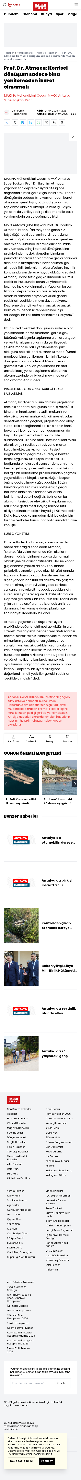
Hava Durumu (54, 1151)
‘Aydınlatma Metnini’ (20, 1454)
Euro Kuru (12, 1173)
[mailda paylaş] (46, 122)
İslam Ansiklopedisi (57, 1220)
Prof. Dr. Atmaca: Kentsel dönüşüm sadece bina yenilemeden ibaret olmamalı (39, 56)
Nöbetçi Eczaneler (56, 1123)
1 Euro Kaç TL (14, 1247)
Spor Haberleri (15, 1132)
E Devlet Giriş (53, 1137)
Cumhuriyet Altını (17, 1233)
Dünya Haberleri (16, 1137)
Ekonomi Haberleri (17, 1118)
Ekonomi (29, 14)
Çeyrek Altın (14, 1219)
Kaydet (62, 1383)
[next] (75, 783)
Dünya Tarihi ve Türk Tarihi (58, 1214)
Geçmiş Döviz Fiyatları (20, 1328)
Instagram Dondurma (59, 1170)
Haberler (9, 52)
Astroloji (50, 1165)
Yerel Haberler (25, 52)
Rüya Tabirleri (54, 1208)
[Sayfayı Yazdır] (54, 122)
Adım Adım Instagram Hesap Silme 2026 (20, 1342)
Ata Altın (12, 1228)
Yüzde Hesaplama (18, 1323)
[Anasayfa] (13, 1100)
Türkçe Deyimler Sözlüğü (16, 1288)
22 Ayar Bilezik (15, 1238)
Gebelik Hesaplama (19, 1310)
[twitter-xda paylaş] (15, 122)
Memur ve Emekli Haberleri (17, 1158)
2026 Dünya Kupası (57, 1161)
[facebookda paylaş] (7, 122)
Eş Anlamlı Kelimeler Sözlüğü (57, 1236)
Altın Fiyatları (14, 1164)
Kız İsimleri (52, 1269)
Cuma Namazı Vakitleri (59, 1118)
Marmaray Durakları (58, 1260)
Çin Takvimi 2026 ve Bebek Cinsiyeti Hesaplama (19, 1298)
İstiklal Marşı (53, 1128)
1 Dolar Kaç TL (15, 1243)
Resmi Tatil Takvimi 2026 (18, 1350)
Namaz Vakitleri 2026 (58, 1113)
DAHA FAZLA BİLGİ (21, 1461)
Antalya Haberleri (47, 52)
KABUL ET (47, 1461)
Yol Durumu (52, 1156)
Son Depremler (54, 1147)
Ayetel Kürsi (13, 1195)
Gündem (11, 14)
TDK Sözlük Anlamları (58, 1195)
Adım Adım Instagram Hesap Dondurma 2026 (21, 1334)
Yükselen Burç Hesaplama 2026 (17, 1317)
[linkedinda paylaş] (31, 122)
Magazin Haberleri (18, 1128)
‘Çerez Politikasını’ (46, 1450)
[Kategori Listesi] (76, 4)
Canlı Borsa (53, 1109)
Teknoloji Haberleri (18, 1151)
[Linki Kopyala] (62, 122)
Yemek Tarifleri (15, 1191)
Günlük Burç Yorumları (59, 1142)
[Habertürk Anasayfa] (40, 5)
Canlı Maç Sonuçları (19, 1252)
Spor (60, 14)
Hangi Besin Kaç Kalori (59, 1230)
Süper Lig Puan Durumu (21, 1257)
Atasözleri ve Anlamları (20, 1282)
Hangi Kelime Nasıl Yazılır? (57, 1244)
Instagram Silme (56, 1175)
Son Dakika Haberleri (19, 1109)
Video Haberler (54, 1191)
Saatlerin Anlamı (17, 1200)
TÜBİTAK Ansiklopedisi (58, 1225)
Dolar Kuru (13, 1169)
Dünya (46, 14)
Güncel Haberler (16, 1123)
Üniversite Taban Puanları (56, 1202)
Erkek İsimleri (53, 1265)
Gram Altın (13, 1214)
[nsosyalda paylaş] (23, 122)
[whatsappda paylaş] (38, 122)
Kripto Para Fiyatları (18, 1178)
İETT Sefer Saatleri (17, 1305)
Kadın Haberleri (16, 1147)
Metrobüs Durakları (57, 1255)
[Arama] (4, 4)
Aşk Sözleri (13, 1205)
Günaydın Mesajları (19, 1209)
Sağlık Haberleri (16, 1142)
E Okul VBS (52, 1132)
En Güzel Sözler (54, 1250)
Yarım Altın (13, 1224)
